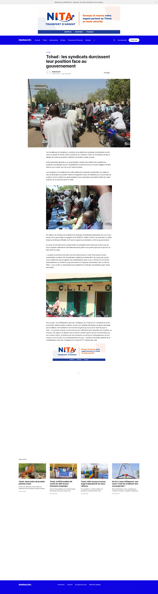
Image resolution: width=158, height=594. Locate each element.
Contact (70, 584)
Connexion (61, 584)
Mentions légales (95, 584)
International (53, 40)
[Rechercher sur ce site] (114, 40)
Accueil (37, 40)
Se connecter (122, 40)
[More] (94, 40)
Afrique (62, 40)
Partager (107, 73)
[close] (155, 2)
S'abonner (134, 40)
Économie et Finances (75, 40)
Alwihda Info (25, 40)
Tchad (45, 40)
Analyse (88, 40)
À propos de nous (81, 584)
